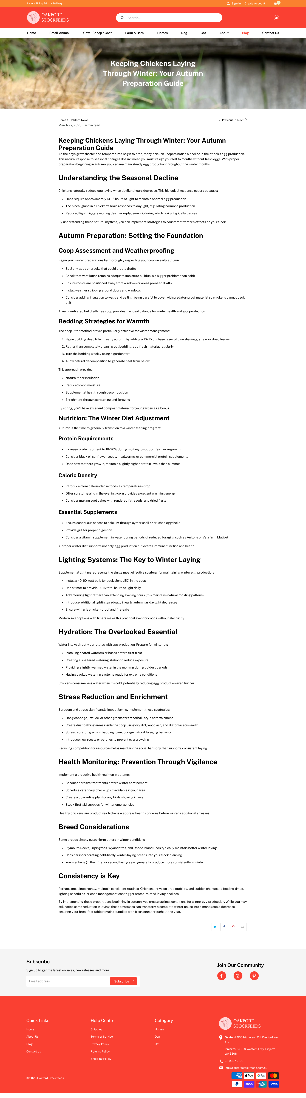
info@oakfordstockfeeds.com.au (276, 17)
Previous (227, 120)
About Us (32, 1036)
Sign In (236, 3)
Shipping (97, 1029)
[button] (59, 33)
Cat (157, 1044)
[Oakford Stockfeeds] (48, 17)
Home (30, 1029)
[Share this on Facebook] (224, 927)
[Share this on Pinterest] (233, 927)
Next (240, 120)
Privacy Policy (100, 1044)
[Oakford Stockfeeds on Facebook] (221, 975)
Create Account (255, 3)
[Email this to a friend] (242, 927)
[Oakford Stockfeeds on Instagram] (238, 975)
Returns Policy (100, 1051)
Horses (159, 1029)
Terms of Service (102, 1036)
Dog (157, 1036)
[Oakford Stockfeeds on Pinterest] (254, 975)
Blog (29, 1044)
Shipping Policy (101, 1058)
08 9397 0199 (234, 1061)
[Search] (122, 17)
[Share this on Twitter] (215, 927)
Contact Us (33, 1051)
